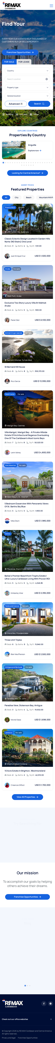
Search (37, 103)
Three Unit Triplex (13, 639)
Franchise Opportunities (19, 52)
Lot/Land (23, 114)
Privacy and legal (8, 1038)
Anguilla (32, 145)
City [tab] (16, 197)
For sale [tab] (9, 61)
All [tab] (6, 197)
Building (9, 114)
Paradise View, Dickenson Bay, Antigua (23, 705)
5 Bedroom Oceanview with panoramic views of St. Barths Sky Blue (26, 505)
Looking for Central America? (26, 173)
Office (35, 114)
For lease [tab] (24, 61)
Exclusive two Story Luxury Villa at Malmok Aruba (25, 304)
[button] (3, 162)
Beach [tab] (28, 197)
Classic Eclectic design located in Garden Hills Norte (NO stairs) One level (27, 240)
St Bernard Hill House (15, 366)
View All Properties (26, 797)
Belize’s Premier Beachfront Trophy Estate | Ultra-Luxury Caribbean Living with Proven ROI (27, 577)
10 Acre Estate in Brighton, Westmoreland (25, 770)
